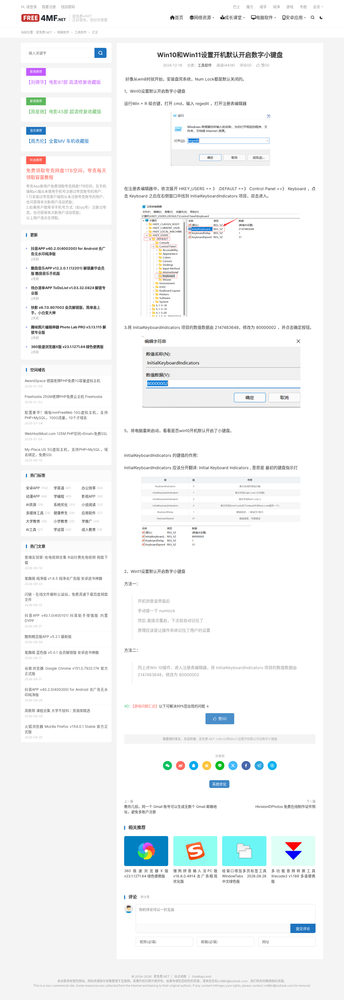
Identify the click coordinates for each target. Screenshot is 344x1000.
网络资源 (202, 17)
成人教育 (92, 529)
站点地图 (180, 976)
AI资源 (34, 504)
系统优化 (219, 784)
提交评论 (303, 928)
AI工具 (34, 529)
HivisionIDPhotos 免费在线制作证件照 (285, 806)
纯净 (276, 7)
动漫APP (36, 496)
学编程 (62, 496)
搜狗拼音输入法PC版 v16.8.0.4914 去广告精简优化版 (195, 876)
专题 (303, 7)
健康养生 (64, 513)
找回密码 (68, 7)
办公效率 (92, 488)
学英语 (62, 488)
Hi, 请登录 (29, 7)
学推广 (90, 521)
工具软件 (81, 32)
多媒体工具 (38, 513)
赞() (262, 65)
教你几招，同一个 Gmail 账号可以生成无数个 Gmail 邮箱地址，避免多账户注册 (170, 809)
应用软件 (92, 513)
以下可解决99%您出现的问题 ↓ (184, 706)
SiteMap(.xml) (201, 976)
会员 (316, 7)
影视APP (92, 496)
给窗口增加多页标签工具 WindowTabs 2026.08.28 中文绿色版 (244, 876)
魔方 (249, 7)
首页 (179, 17)
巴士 (236, 7)
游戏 (289, 7)
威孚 (263, 7)
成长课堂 (233, 17)
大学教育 (36, 521)
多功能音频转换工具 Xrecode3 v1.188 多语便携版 (293, 876)
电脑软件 (264, 17)
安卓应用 (294, 17)
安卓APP (37, 488)
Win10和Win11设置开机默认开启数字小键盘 (220, 55)
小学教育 (64, 521)
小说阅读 (92, 504)
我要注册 (49, 7)
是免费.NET (44, 18)
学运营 (62, 529)
